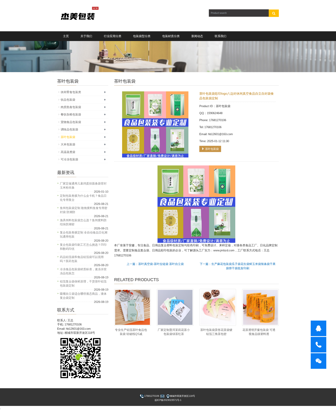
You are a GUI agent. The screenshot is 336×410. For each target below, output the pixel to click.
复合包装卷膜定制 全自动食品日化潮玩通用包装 (83, 234)
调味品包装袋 (69, 129)
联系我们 (220, 36)
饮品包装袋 (68, 99)
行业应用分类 (112, 36)
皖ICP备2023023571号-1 (168, 400)
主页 (66, 36)
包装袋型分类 (141, 36)
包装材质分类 (171, 36)
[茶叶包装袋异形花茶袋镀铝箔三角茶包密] (217, 307)
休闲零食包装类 (71, 92)
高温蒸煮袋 (68, 152)
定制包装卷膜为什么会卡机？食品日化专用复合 (83, 197)
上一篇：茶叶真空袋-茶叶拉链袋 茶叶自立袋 (155, 264)
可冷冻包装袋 (69, 159)
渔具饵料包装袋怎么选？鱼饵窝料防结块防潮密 (83, 222)
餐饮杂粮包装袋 (71, 114)
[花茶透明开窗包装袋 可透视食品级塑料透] (260, 307)
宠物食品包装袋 (71, 122)
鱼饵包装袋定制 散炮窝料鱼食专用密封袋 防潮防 (83, 210)
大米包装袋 (68, 144)
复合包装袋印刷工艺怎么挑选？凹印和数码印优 (83, 246)
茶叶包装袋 (211, 148)
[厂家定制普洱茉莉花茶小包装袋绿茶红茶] (175, 307)
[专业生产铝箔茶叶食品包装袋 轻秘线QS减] (132, 307)
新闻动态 (197, 36)
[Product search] (274, 13)
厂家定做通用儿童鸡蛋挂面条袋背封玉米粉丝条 (83, 185)
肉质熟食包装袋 (71, 107)
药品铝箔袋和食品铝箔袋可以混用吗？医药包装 (82, 259)
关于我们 (86, 36)
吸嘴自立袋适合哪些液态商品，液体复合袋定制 (83, 295)
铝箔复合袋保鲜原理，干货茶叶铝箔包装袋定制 (83, 283)
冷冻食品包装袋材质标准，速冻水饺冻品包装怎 (83, 271)
